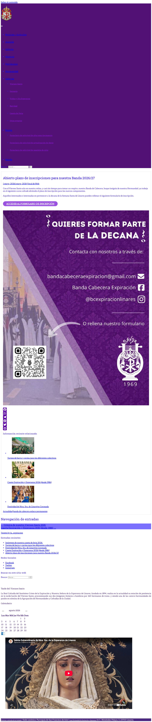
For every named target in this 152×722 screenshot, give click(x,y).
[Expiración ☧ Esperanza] (6, 20)
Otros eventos (16, 121)
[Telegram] (76, 417)
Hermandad (11, 71)
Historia (9, 56)
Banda (8, 159)
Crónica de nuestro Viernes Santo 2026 (23, 525)
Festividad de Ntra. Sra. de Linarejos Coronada (26, 547)
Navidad (13, 106)
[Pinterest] (76, 421)
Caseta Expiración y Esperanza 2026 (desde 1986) (28, 527)
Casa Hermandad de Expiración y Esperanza (82, 720)
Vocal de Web (33, 183)
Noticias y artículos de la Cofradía (11, 720)
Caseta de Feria (16, 113)
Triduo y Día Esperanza (20, 98)
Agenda (9, 41)
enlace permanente (38, 511)
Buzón (8, 130)
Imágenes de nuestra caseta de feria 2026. (24, 542)
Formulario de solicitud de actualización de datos (31, 143)
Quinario (13, 91)
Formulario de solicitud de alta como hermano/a (31, 135)
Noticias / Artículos (16, 34)
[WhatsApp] (76, 413)
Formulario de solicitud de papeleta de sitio (29, 150)
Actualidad (8, 511)
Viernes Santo (16, 84)
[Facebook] (76, 409)
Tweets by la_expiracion (12, 533)
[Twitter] (76, 424)
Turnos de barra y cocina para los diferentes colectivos (29, 545)
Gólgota (9, 49)
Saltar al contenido (9, 2)
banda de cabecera (21, 511)
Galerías (9, 78)
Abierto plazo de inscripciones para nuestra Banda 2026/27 (32, 553)
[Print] (76, 428)
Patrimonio (11, 63)
